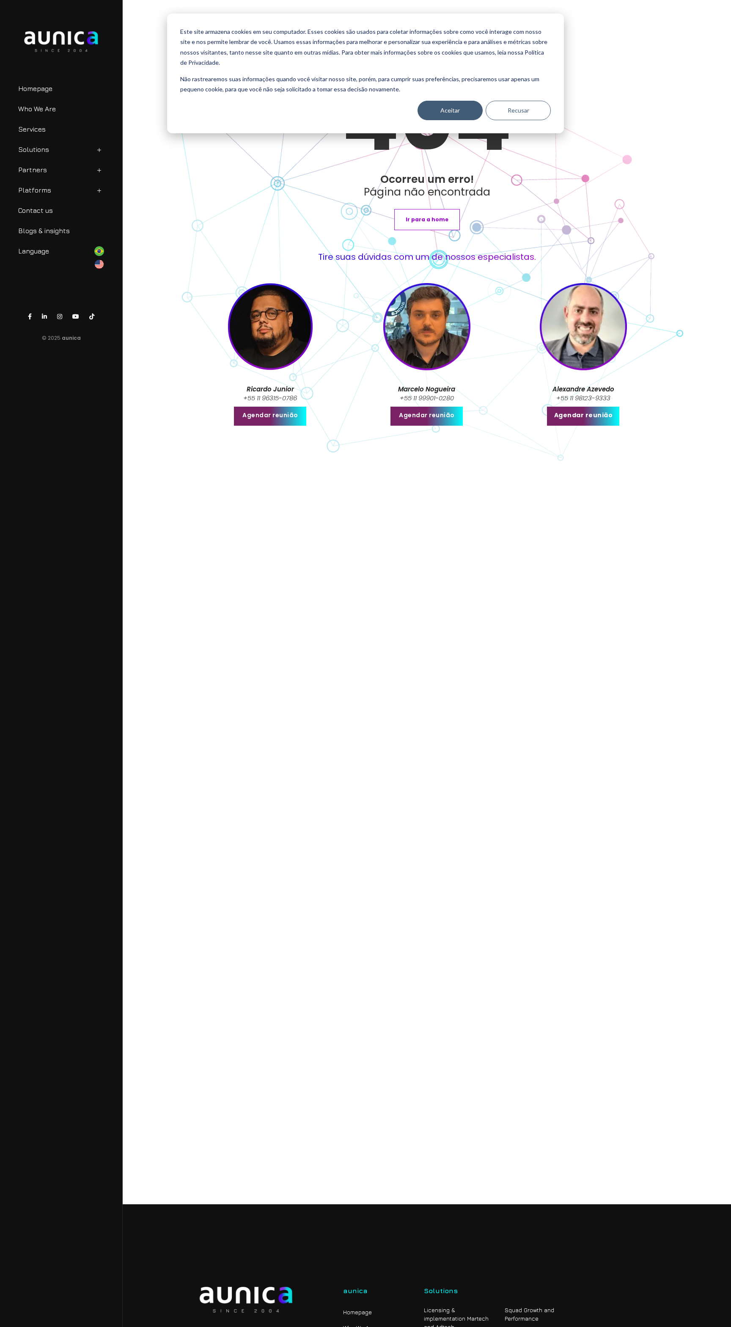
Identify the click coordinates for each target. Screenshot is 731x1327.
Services (32, 129)
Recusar (518, 110)
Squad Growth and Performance (529, 1314)
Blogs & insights (44, 230)
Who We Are (37, 109)
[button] (427, 219)
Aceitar (450, 110)
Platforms (34, 190)
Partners (32, 169)
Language (33, 251)
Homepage (35, 88)
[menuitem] (76, 151)
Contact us (35, 210)
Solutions (33, 149)
